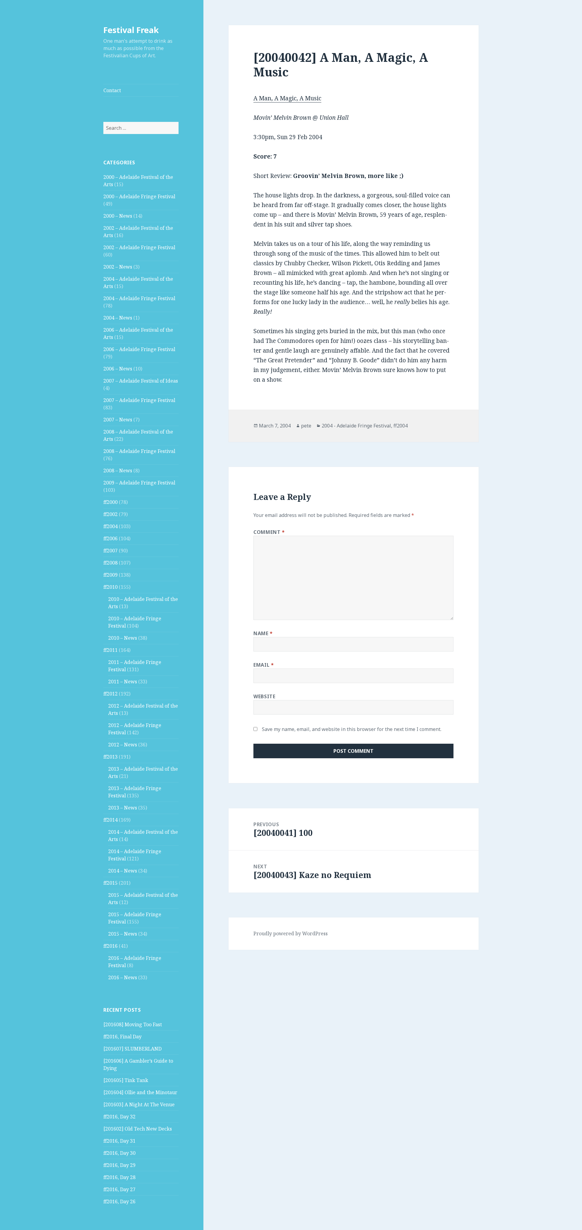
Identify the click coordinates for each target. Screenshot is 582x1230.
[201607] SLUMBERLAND (132, 1048)
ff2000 (110, 502)
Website (264, 696)
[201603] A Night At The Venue (139, 1104)
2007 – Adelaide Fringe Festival (139, 400)
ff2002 (110, 514)
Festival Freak (131, 29)
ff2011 (110, 650)
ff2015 (110, 883)
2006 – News (117, 368)
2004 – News (117, 317)
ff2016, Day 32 (119, 1116)
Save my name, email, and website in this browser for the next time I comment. (351, 729)
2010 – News (122, 638)
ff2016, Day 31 (119, 1141)
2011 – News (122, 681)
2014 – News (122, 870)
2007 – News (117, 419)
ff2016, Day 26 (119, 1201)
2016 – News (122, 977)
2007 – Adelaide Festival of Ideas (140, 380)
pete (306, 425)
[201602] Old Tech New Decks (137, 1128)
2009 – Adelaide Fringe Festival (139, 482)
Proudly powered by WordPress (290, 933)
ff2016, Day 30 (119, 1153)
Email (263, 665)
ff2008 (110, 562)
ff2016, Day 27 (119, 1189)
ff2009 (110, 574)
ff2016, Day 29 (119, 1165)
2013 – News (122, 807)
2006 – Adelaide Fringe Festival (139, 349)
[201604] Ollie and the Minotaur (140, 1092)
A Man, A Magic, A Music (287, 98)
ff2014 (110, 819)
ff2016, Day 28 (119, 1177)
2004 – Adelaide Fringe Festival (139, 298)
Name (263, 633)
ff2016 (110, 946)
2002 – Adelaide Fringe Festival (139, 247)
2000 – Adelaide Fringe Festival (139, 196)
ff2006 (110, 538)
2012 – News (122, 744)
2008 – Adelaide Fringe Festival (139, 451)
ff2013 (110, 756)
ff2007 (110, 550)
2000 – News (117, 216)
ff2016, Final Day (122, 1036)
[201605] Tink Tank (125, 1080)
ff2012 (110, 693)
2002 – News (117, 266)
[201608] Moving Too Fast (132, 1024)
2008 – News (117, 470)
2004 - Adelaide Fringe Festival (356, 425)
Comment (269, 532)
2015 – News (122, 933)
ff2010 (110, 587)
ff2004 (110, 526)
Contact (112, 90)
